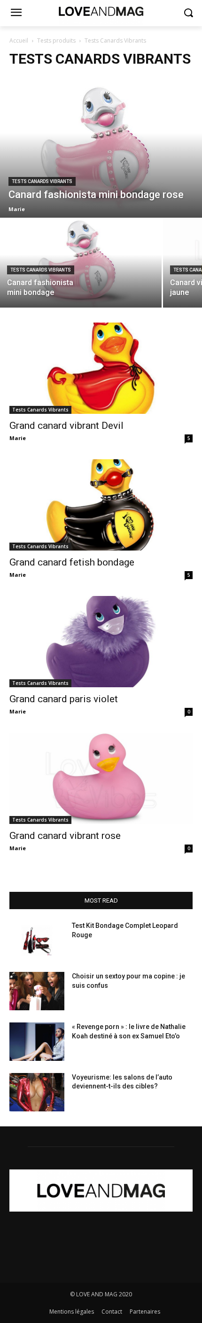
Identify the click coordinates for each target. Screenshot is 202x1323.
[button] (188, 13)
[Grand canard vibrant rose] (101, 778)
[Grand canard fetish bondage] (101, 505)
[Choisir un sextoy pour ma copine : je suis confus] (36, 991)
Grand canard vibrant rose (65, 835)
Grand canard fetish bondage (71, 562)
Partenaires (145, 1312)
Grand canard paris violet (63, 699)
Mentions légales (71, 1312)
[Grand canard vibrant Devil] (101, 368)
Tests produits (56, 40)
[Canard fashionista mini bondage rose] (101, 147)
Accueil (18, 40)
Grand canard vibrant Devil (66, 425)
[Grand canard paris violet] (101, 641)
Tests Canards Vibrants (42, 181)
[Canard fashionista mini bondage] (81, 263)
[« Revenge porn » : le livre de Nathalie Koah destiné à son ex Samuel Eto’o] (36, 1041)
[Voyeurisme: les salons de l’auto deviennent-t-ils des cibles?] (36, 1092)
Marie (17, 437)
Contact (111, 1312)
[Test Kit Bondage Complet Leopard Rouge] (36, 940)
